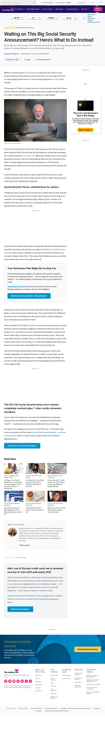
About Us (38, 675)
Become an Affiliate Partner (93, 692)
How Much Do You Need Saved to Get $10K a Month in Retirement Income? (35, 483)
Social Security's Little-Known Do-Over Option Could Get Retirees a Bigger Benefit (56, 483)
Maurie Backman (12, 54)
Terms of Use (10, 708)
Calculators (78, 682)
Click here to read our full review (20, 596)
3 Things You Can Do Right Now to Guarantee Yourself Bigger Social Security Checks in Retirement (13, 484)
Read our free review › (20, 609)
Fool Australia (66, 675)
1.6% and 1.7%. (29, 156)
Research (38, 681)
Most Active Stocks (91, 15)
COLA (56, 79)
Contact (37, 688)
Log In (93, 2)
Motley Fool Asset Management (92, 676)
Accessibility (81, 2)
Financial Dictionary (78, 686)
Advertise (38, 691)
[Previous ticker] (6, 18)
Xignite (20, 687)
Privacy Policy (23, 708)
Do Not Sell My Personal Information (56, 711)
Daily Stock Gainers (91, 19)
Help (101, 2)
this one (48, 577)
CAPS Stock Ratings (79, 674)
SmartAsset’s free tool (17, 286)
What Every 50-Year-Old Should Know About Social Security (56, 510)
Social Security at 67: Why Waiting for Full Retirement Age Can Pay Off (13, 511)
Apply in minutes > (85, 130)
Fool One (53, 694)
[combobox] (18, 2)
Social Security (31, 73)
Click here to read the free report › (22, 446)
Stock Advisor (53, 679)
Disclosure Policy (36, 708)
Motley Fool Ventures (93, 684)
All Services (54, 675)
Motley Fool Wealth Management (93, 680)
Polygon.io (27, 687)
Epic (52, 683)
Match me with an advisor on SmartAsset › (29, 296)
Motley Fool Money (54, 697)
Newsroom (38, 685)
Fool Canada (66, 678)
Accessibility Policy (51, 708)
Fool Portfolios (54, 689)
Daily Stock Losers (94, 22)
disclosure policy (21, 557)
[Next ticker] (84, 18)
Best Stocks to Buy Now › (98, 9)
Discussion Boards (78, 678)
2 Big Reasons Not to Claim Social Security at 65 (35, 510)
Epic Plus (53, 686)
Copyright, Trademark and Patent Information (75, 708)
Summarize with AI (44, 59)
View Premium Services (88, 649)
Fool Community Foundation (92, 688)
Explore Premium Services (25, 27)
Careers (37, 678)
